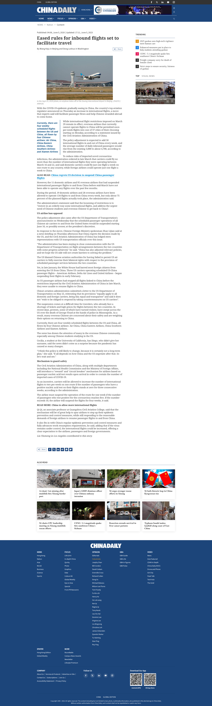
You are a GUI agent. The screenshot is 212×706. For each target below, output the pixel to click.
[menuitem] (86, 10)
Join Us (62, 677)
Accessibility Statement (45, 681)
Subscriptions (52, 677)
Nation (50, 24)
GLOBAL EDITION (51, 2)
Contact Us (41, 677)
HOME (41, 18)
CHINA (39, 2)
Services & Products (53, 674)
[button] (138, 101)
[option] (155, 93)
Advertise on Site (68, 674)
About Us (40, 674)
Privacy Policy (61, 681)
